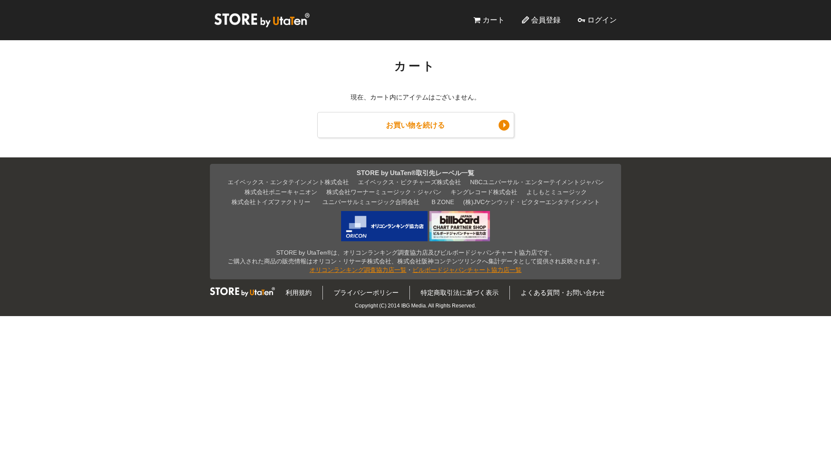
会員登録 (545, 20)
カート (494, 20)
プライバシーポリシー (366, 292)
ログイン (602, 20)
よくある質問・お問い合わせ (563, 292)
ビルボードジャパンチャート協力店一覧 (467, 270)
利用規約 (299, 292)
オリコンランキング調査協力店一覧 (357, 270)
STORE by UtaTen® (261, 20)
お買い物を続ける (415, 125)
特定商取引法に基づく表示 (460, 292)
